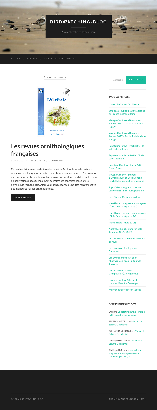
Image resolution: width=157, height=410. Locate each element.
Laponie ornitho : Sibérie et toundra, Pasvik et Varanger (123, 281)
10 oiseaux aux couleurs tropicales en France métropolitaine (127, 112)
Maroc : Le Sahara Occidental (124, 104)
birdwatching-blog (78, 22)
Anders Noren (129, 399)
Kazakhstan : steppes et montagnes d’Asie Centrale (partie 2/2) (127, 205)
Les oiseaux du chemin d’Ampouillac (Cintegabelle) (123, 272)
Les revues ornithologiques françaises (123, 250)
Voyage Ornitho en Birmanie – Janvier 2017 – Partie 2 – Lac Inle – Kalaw (127, 123)
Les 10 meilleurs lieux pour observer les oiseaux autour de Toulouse (125, 260)
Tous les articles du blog (59, 58)
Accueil (16, 58)
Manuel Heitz (37, 160)
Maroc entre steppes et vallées (125, 289)
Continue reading (23, 197)
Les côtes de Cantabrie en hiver (125, 196)
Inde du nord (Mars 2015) (122, 222)
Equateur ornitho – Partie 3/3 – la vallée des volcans (126, 147)
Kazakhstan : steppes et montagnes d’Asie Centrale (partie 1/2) (127, 214)
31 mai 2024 (18, 160)
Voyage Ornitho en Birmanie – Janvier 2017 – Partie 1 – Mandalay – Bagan (127, 136)
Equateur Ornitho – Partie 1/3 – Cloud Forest (125, 166)
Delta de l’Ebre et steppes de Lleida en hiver (127, 240)
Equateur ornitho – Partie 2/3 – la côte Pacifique (126, 157)
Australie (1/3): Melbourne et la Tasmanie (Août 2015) (125, 230)
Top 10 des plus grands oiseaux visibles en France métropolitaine (126, 189)
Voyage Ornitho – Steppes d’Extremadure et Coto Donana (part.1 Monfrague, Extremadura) (126, 177)
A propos (32, 58)
